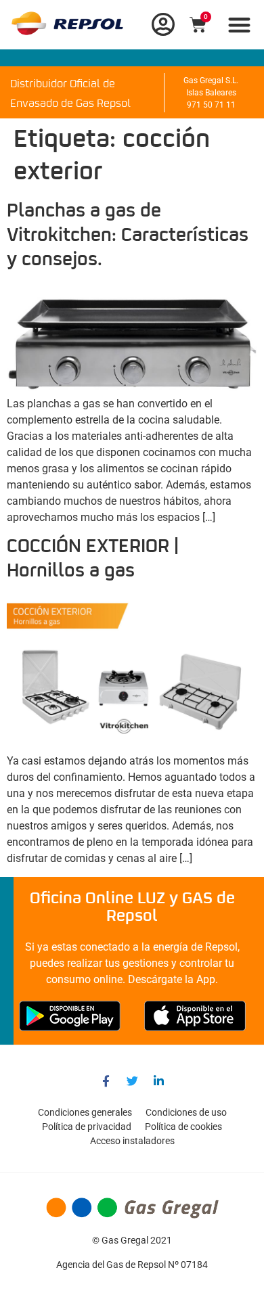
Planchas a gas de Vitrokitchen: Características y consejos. (127, 236)
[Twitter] (132, 1080)
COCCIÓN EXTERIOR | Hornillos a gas (93, 559)
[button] (240, 25)
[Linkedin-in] (158, 1080)
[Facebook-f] (105, 1080)
